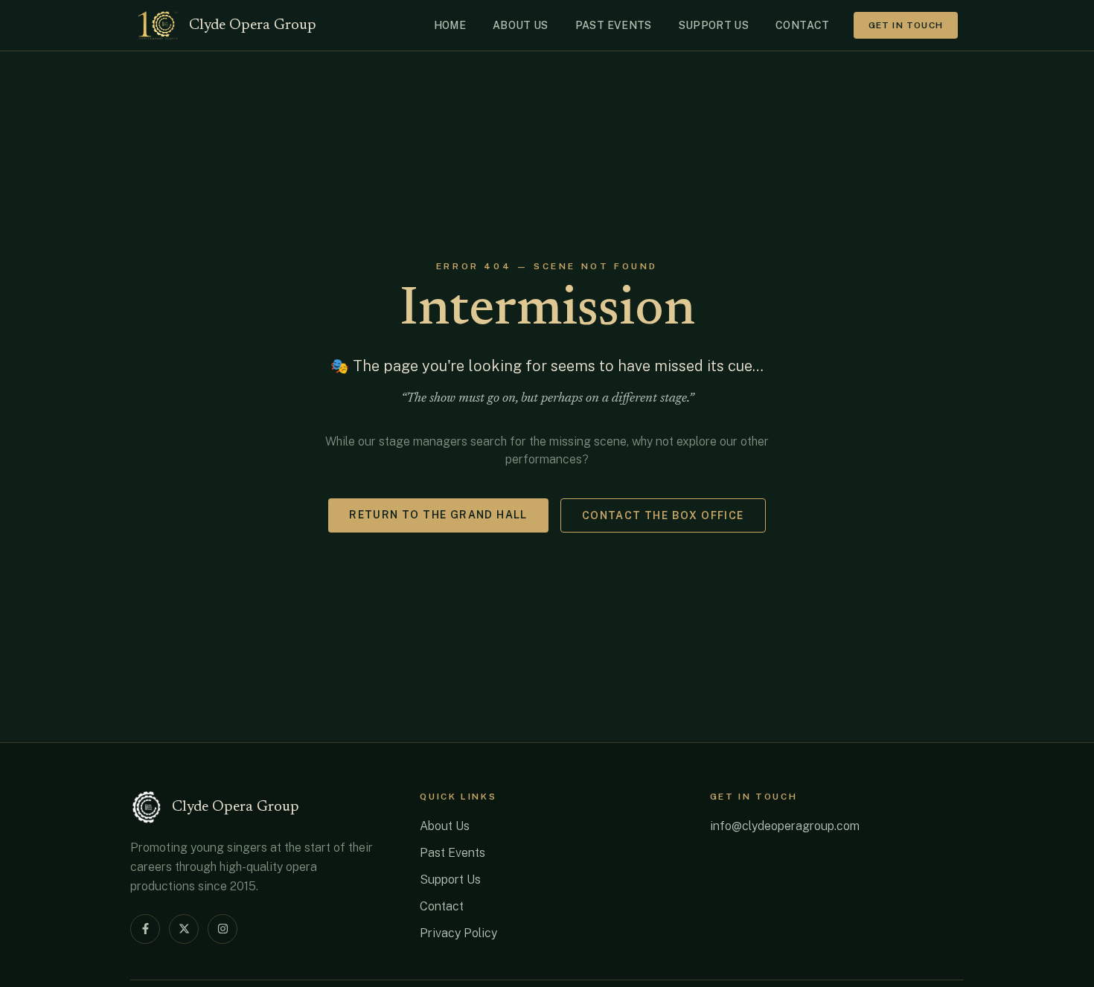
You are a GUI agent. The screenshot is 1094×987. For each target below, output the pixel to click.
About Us (445, 826)
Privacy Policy (458, 933)
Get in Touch (906, 25)
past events (613, 25)
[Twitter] (184, 929)
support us (714, 25)
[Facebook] (145, 929)
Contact (442, 906)
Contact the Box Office (663, 515)
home (450, 25)
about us (520, 25)
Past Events (452, 853)
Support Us (450, 879)
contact (802, 25)
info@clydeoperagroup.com (785, 826)
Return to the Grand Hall (438, 515)
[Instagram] (222, 929)
